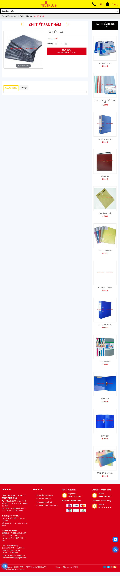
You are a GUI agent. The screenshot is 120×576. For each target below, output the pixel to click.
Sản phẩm (14, 16)
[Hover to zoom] (23, 49)
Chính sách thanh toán (44, 502)
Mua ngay (66, 51)
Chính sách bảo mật (43, 499)
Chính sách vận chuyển (44, 495)
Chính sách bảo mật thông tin (47, 505)
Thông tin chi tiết (11, 88)
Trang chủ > (6, 16)
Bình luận (23, 88)
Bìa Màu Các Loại (25, 16)
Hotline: (101, 4)
